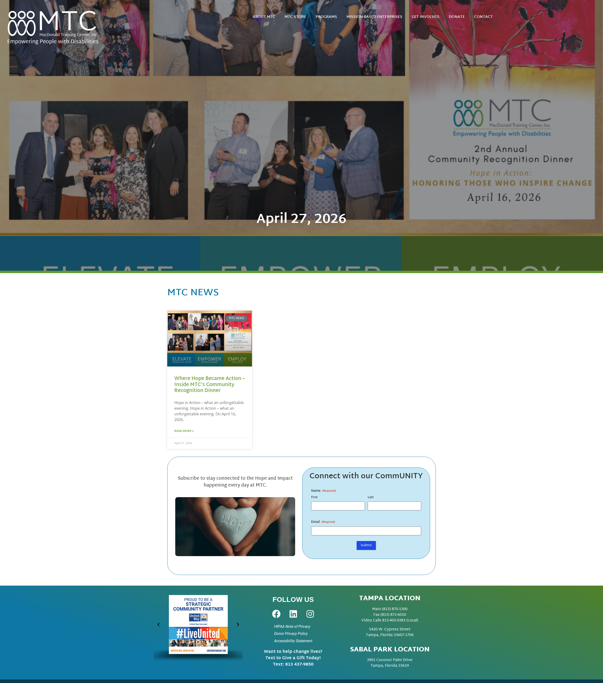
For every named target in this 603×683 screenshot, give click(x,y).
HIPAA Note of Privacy (292, 626)
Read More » (184, 431)
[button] (158, 624)
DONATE (457, 17)
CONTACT (483, 17)
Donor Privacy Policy (291, 633)
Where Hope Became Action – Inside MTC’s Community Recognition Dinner (209, 384)
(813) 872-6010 (393, 615)
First (314, 497)
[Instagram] (310, 613)
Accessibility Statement (293, 641)
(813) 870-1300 (394, 609)
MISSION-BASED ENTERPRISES (374, 17)
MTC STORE (295, 17)
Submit (366, 545)
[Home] (58, 27)
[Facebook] (276, 613)
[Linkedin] (293, 613)
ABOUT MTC (264, 17)
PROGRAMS (326, 17)
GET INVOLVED (425, 17)
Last (371, 497)
